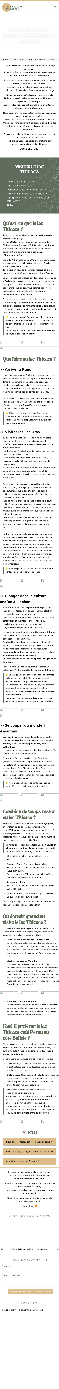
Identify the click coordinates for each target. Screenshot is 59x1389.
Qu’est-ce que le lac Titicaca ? (21, 181)
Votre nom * (7, 1266)
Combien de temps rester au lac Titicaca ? (27, 189)
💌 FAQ (10, 204)
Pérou (29, 23)
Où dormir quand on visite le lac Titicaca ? (27, 193)
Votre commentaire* (11, 1275)
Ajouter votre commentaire (30, 1291)
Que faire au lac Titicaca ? (19, 185)
